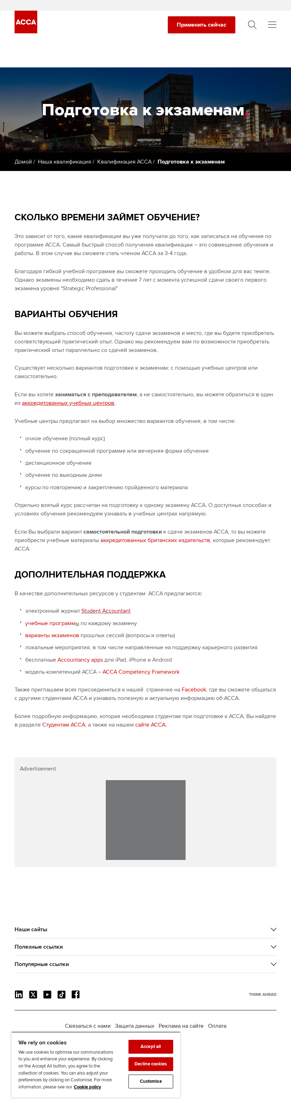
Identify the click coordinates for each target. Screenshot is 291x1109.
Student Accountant (106, 610)
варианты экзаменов (52, 635)
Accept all (151, 1046)
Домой (23, 161)
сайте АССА (150, 724)
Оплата (217, 1026)
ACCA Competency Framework (141, 671)
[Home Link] (262, 994)
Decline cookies (150, 1064)
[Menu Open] (272, 24)
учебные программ (50, 623)
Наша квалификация (64, 161)
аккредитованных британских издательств (155, 540)
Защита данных (134, 1026)
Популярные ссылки (42, 964)
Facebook (194, 689)
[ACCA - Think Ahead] (26, 31)
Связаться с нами (88, 1026)
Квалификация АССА (124, 161)
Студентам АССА (63, 724)
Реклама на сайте (181, 1026)
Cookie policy (87, 1087)
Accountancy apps (80, 659)
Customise (151, 1081)
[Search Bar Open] (252, 24)
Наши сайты (31, 929)
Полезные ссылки (39, 946)
